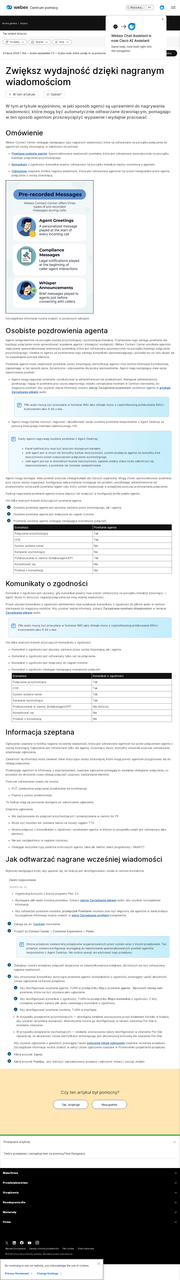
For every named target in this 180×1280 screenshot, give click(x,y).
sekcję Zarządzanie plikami (98, 900)
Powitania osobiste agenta (29, 153)
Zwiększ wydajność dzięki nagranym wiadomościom (85, 76)
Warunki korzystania (15, 1248)
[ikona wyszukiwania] (128, 7)
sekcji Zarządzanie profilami (90, 915)
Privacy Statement (17, 1273)
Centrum (39, 924)
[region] (51, 1269)
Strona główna (9, 23)
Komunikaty (19, 164)
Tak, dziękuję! (71, 1104)
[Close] (99, 1263)
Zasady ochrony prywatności (44, 1248)
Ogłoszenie (19, 171)
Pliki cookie (68, 1248)
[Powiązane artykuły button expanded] (174, 1142)
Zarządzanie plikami (19, 612)
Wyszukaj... (137, 7)
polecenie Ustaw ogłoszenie (106, 1043)
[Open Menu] (173, 7)
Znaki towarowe (86, 1248)
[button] (161, 7)
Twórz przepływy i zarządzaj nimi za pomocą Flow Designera (44, 1153)
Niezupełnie (109, 1104)
